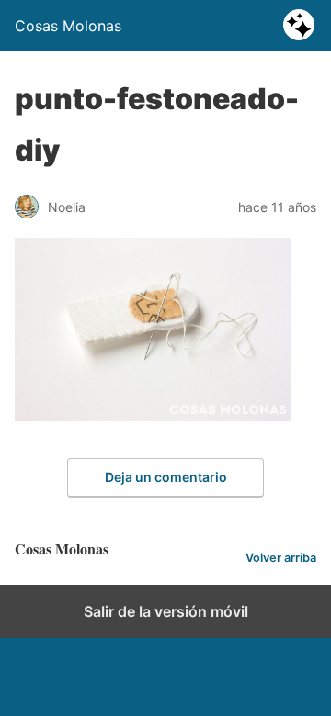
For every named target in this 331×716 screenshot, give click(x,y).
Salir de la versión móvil (166, 611)
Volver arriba (280, 558)
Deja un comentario (166, 477)
